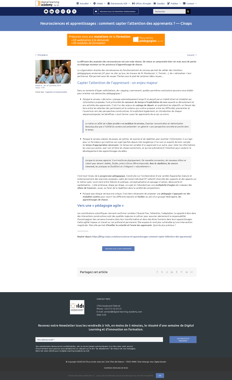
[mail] (63, 11)
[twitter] (74, 11)
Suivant (190, 54)
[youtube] (46, 11)
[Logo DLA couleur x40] (47, 1)
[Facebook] (157, 272)
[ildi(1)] (77, 301)
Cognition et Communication (56, 92)
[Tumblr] (176, 272)
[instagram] (57, 11)
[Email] (191, 272)
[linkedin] (52, 11)
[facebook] (68, 11)
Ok (160, 375)
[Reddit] (167, 272)
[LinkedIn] (171, 272)
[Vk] (186, 272)
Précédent (43, 54)
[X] (162, 272)
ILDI (104, 314)
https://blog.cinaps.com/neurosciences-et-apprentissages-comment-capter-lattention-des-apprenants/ (141, 236)
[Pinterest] (181, 272)
